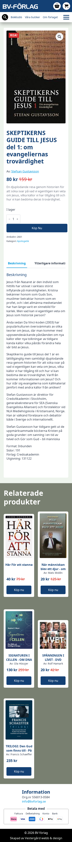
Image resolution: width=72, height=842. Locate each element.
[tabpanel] (36, 374)
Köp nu (37, 228)
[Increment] (17, 219)
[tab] (16, 263)
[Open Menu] (66, 17)
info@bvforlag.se (34, 801)
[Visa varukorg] (57, 6)
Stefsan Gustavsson (25, 171)
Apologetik (23, 241)
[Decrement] (9, 219)
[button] (59, 37)
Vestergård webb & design (43, 838)
